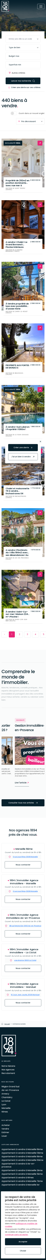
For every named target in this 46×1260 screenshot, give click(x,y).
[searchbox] (23, 39)
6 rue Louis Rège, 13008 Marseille (25, 891)
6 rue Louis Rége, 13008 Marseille (25, 857)
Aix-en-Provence (10, 1090)
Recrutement (8, 1073)
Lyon (4, 1104)
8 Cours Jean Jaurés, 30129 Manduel (25, 995)
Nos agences (8, 1069)
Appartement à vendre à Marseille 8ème (22, 1149)
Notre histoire (8, 1066)
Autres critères (18, 73)
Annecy (5, 1093)
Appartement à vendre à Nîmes (18, 1177)
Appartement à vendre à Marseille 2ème (22, 1170)
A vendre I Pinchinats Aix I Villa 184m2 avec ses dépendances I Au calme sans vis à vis (17, 552)
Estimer (5, 1132)
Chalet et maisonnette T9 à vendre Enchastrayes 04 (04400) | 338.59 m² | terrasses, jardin (17, 490)
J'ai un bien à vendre (21, 456)
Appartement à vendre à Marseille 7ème (22, 1181)
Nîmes (5, 1111)
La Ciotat (6, 1100)
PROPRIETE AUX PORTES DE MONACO (17, 366)
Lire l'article (8, 782)
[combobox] (23, 38)
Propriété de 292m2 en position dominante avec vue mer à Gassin (17, 182)
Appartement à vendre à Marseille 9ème (22, 1156)
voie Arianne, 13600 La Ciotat (25, 960)
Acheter (6, 1125)
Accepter (23, 1241)
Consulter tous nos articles (21, 802)
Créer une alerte (21, 447)
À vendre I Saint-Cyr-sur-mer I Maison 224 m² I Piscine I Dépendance (17, 613)
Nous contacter (23, 864)
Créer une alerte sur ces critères (25, 87)
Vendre (5, 1128)
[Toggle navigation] (40, 6)
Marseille (6, 1108)
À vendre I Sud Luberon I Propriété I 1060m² (18, 428)
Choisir (23, 1250)
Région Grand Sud (10, 1086)
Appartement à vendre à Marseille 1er (21, 1184)
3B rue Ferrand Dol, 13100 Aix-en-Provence (25, 926)
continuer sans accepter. (16, 1234)
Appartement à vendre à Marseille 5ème (22, 1173)
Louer (4, 1135)
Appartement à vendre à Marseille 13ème (22, 1152)
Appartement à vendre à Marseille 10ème (22, 1160)
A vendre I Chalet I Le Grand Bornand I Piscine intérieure (16, 244)
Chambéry (7, 1097)
